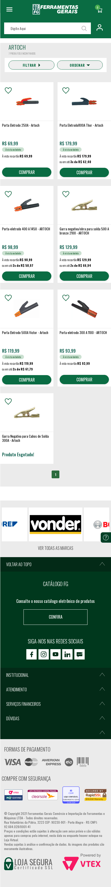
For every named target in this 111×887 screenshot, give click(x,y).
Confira (55, 617)
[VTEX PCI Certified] (13, 792)
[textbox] (47, 28)
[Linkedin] (67, 654)
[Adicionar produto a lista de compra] (8, 90)
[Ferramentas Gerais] (55, 13)
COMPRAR (27, 172)
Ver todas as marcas (55, 548)
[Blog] (79, 654)
